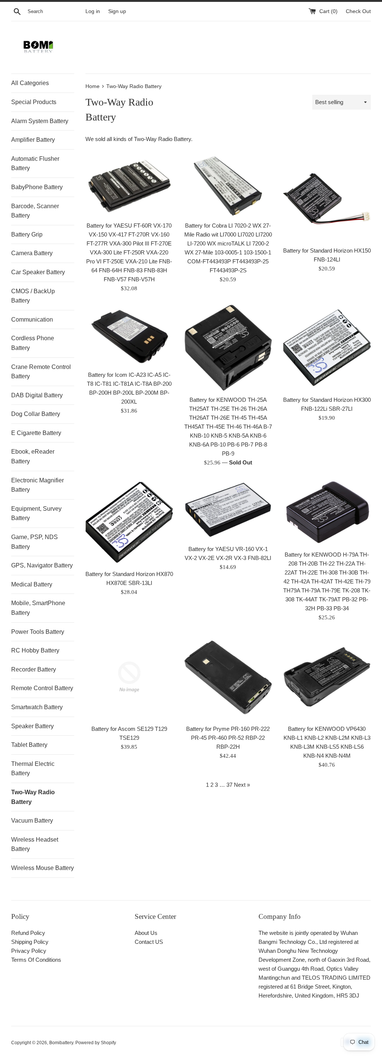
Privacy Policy (28, 951)
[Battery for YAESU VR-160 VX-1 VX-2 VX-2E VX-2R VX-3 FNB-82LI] (228, 509)
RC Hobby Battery (35, 650)
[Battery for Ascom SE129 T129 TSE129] (129, 677)
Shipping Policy (29, 942)
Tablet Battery (29, 745)
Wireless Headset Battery (34, 844)
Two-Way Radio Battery (33, 797)
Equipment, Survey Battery (36, 513)
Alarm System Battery (39, 121)
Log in (92, 11)
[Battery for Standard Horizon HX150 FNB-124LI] (327, 198)
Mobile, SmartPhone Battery (38, 608)
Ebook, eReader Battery (32, 456)
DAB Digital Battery (37, 395)
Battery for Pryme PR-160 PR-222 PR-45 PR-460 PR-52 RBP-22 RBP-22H (228, 738)
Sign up (117, 11)
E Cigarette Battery (36, 433)
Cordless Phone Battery (32, 343)
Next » (242, 785)
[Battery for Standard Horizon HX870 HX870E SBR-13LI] (129, 522)
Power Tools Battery (37, 632)
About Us (146, 933)
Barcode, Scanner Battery (35, 211)
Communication (32, 319)
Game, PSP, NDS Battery (34, 542)
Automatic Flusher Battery (35, 164)
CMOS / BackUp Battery (33, 296)
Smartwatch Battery (37, 707)
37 (229, 785)
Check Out (358, 11)
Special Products (33, 102)
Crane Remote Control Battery (41, 372)
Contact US (149, 942)
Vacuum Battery (32, 820)
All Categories (30, 83)
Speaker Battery (32, 726)
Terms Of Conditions (36, 960)
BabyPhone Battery (37, 187)
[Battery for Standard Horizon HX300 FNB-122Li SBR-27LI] (327, 348)
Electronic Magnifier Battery (37, 485)
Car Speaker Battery (38, 272)
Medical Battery (31, 584)
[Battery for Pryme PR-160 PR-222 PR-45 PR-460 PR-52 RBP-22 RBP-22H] (228, 677)
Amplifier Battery (33, 140)
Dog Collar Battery (35, 414)
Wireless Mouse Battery (42, 868)
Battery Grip (27, 234)
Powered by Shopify (95, 1042)
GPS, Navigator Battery (42, 565)
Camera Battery (32, 253)
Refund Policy (28, 933)
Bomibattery (61, 1042)
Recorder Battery (33, 669)
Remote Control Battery (42, 688)
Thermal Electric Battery (32, 769)
